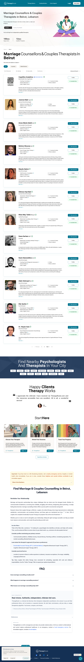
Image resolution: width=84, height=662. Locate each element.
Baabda (38, 373)
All (5, 66)
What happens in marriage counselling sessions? (24, 580)
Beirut (13, 370)
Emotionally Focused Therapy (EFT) (23, 545)
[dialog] (16, 653)
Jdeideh (34, 370)
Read (23, 450)
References (14, 617)
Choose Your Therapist (13, 439)
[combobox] (8, 28)
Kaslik (45, 373)
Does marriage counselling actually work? (22, 575)
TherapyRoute (10, 450)
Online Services (23, 66)
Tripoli (61, 373)
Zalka (58, 370)
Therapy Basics (31, 3)
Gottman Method (38, 545)
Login (69, 3)
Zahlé (64, 370)
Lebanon (5, 49)
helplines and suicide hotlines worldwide (57, 476)
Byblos (70, 370)
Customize (26, 658)
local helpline (32, 629)
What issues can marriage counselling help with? (24, 585)
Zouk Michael (53, 373)
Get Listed (76, 3)
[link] (10, 49)
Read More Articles (42, 457)
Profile (73, 77)
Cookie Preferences (56, 658)
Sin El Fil (30, 373)
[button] (41, 85)
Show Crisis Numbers (18, 482)
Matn (27, 370)
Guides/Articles (43, 3)
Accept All (13, 658)
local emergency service (61, 627)
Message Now (74, 100)
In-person (13, 66)
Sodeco (23, 373)
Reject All (6, 658)
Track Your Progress (64, 439)
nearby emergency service (54, 474)
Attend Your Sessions (38, 439)
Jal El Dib (51, 370)
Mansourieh (42, 370)
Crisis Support (53, 3)
